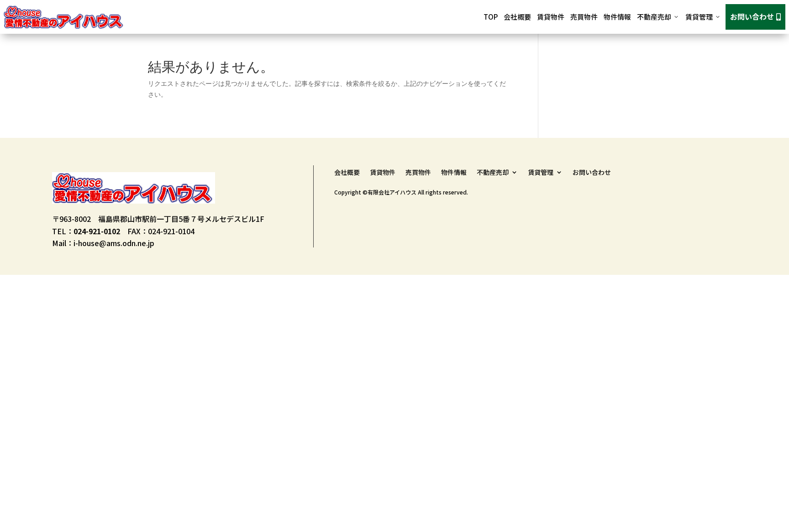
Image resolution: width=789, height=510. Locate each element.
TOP (491, 16)
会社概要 (517, 16)
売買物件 (584, 16)
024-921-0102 (97, 231)
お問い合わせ (755, 16)
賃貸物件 (550, 16)
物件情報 (617, 16)
